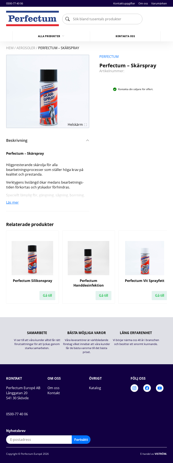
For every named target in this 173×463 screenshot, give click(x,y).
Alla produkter (49, 36)
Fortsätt (81, 439)
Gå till (47, 295)
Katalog (95, 388)
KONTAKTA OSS (125, 36)
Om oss (143, 3)
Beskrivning (16, 140)
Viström (160, 454)
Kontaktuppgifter (124, 3)
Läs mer (12, 202)
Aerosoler (25, 48)
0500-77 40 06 (14, 3)
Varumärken (159, 3)
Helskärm (75, 124)
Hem (10, 48)
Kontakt (53, 393)
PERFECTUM (109, 56)
